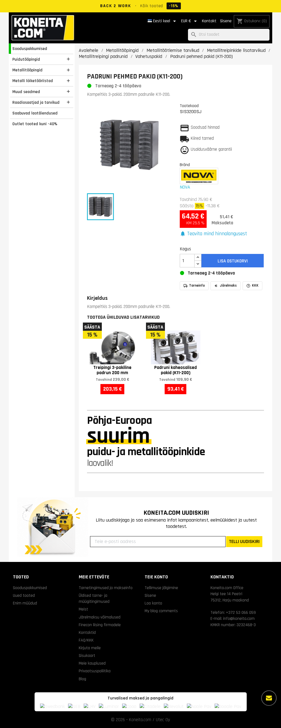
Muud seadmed (26, 91)
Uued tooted (24, 595)
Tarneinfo (197, 285)
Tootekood (189, 105)
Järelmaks (228, 285)
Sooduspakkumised (29, 48)
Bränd (185, 164)
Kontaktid (87, 632)
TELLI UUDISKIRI (244, 541)
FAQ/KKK (86, 640)
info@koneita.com (239, 618)
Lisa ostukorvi (233, 261)
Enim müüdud (25, 603)
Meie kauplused (92, 663)
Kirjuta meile (90, 648)
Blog (82, 679)
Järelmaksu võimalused (99, 617)
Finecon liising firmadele (100, 625)
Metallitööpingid (27, 70)
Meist (83, 609)
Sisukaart (87, 655)
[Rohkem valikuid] (269, 698)
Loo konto (153, 603)
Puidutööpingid (26, 59)
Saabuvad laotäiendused (35, 113)
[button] (213, 234)
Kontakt (209, 21)
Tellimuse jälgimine (161, 587)
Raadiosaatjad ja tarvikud (36, 102)
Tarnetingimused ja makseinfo (106, 587)
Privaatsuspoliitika (95, 671)
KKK (255, 285)
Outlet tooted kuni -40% (34, 124)
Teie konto (156, 577)
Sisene (226, 21)
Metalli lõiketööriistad (32, 80)
